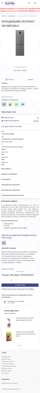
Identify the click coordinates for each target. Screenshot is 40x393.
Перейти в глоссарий (8, 269)
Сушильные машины (8, 363)
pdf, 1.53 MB (15, 302)
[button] (20, 345)
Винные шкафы (6, 359)
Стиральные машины (8, 361)
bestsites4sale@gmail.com (29, 11)
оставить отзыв (20, 285)
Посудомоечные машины (9, 366)
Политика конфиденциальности (11, 389)
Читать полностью (7, 97)
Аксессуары (5, 373)
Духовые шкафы (6, 370)
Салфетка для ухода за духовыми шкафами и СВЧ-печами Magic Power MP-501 (25, 334)
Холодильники (6, 356)
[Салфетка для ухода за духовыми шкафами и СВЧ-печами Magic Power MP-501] (9, 336)
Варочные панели (7, 368)
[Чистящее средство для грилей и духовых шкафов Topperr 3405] (9, 323)
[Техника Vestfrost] (10, 3)
